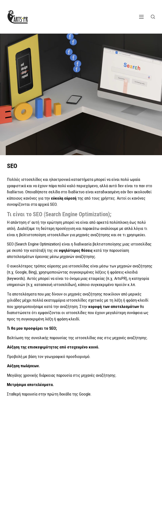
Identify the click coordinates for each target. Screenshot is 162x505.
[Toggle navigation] (141, 17)
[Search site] (153, 17)
